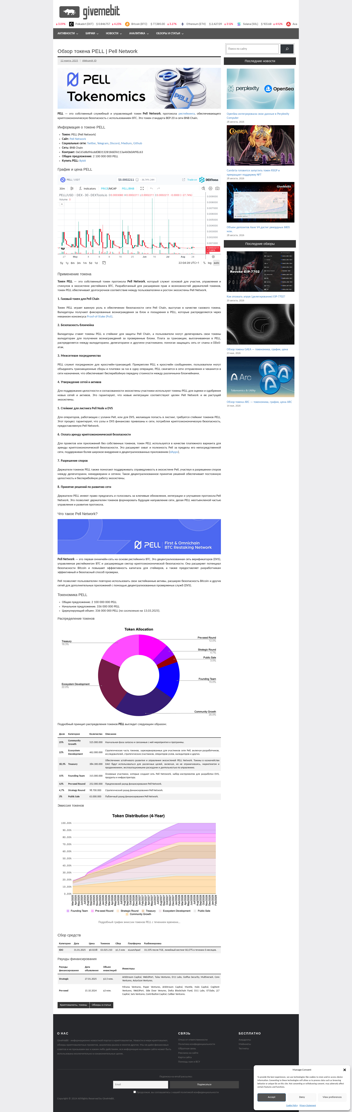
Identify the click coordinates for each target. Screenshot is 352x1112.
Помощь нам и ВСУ (189, 1061)
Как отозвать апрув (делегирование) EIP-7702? (256, 296)
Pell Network (78, 139)
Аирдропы (245, 1040)
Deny (302, 1097)
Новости (112, 33)
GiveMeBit (108, 1098)
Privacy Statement (308, 1105)
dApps (174, 452)
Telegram (103, 143)
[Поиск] (287, 48)
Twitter (91, 143)
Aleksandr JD (89, 60)
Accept (271, 1097)
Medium (126, 143)
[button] (344, 1070)
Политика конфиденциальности (196, 1044)
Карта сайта (185, 1057)
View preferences (332, 1097)
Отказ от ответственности (193, 1040)
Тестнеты (244, 1048)
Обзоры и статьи (168, 33)
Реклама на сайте (188, 1053)
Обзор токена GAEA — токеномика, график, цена (257, 349)
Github (137, 143)
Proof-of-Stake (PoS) (99, 316)
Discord (115, 143)
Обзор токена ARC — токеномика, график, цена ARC (259, 402)
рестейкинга (187, 113)
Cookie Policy (292, 1105)
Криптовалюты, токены (73, 1005)
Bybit (82, 160)
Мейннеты (245, 1044)
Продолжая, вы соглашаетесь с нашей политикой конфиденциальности (177, 1092)
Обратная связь (187, 1048)
